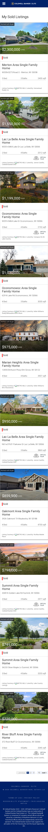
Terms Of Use (15, 798)
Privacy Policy (32, 798)
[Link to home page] (24, 3)
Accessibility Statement (16, 801)
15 (39, 773)
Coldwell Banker (20, 786)
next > (44, 773)
